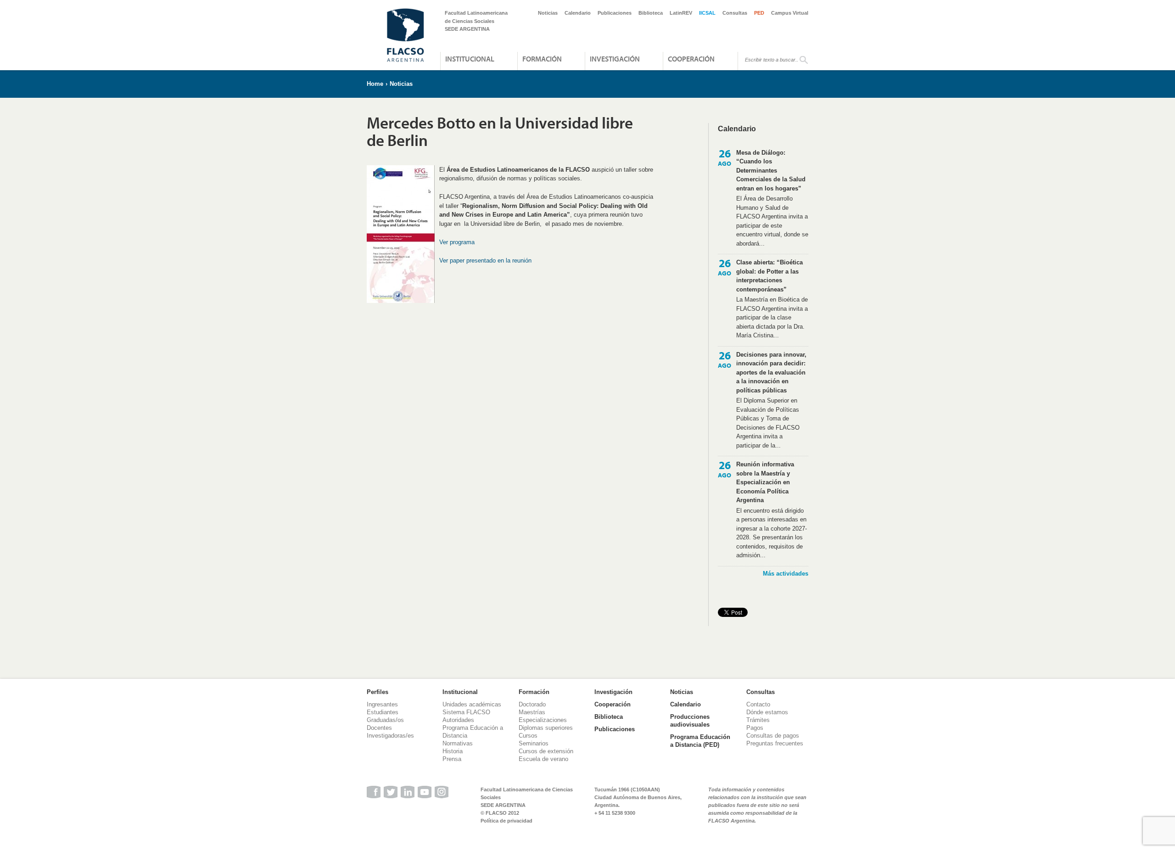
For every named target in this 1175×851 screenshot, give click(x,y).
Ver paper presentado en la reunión (485, 260)
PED (759, 13)
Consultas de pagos (772, 735)
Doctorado (532, 704)
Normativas (457, 743)
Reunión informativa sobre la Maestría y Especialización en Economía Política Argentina (765, 482)
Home (375, 83)
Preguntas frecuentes (774, 743)
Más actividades (785, 573)
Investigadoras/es (390, 735)
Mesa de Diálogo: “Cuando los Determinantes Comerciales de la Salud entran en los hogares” (771, 170)
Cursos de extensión (546, 751)
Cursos (528, 735)
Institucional (469, 58)
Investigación (615, 58)
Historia (452, 751)
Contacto (758, 704)
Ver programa (457, 242)
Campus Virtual (789, 13)
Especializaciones (543, 720)
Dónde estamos (767, 712)
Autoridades (458, 720)
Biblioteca (650, 13)
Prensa (451, 759)
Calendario (578, 13)
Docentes (379, 727)
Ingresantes (382, 704)
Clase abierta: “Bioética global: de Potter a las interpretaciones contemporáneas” (769, 276)
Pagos (754, 727)
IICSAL (707, 13)
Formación (542, 58)
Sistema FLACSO (466, 712)
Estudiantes (382, 712)
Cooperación (691, 58)
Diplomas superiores (546, 727)
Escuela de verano (543, 759)
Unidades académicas (471, 704)
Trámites (758, 720)
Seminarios (533, 743)
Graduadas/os (385, 720)
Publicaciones (615, 13)
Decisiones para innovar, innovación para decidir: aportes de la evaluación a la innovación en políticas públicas (771, 372)
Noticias (548, 13)
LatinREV (681, 13)
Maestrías (532, 712)
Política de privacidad (506, 820)
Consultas (734, 13)
